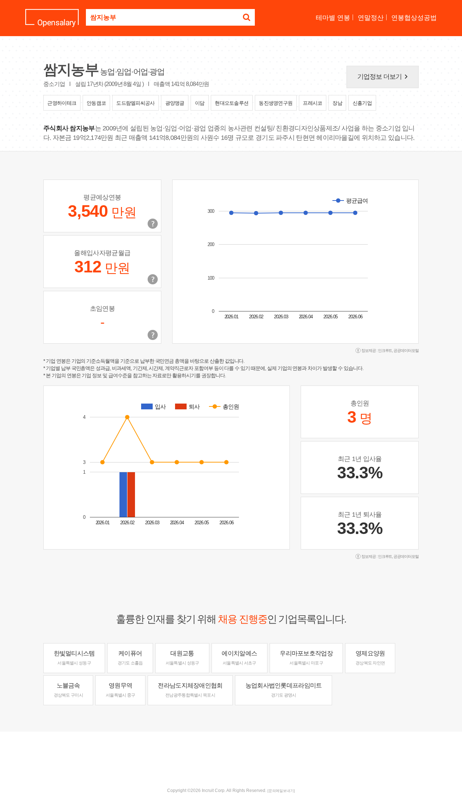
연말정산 (371, 17)
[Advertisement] (231, 755)
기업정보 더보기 (384, 76)
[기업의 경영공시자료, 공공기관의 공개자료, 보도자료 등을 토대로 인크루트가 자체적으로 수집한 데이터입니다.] (153, 335)
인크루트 (385, 350)
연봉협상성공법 (414, 17)
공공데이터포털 (406, 350)
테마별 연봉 (333, 17)
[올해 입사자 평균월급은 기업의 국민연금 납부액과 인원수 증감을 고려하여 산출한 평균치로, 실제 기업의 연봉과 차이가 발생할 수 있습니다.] (153, 279)
